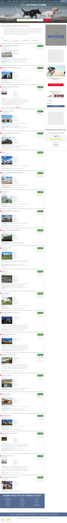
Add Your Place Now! (56, 84)
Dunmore (8, 504)
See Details (40, 45)
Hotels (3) (56, 81)
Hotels (9, 1)
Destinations (33, 1)
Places (39, 1)
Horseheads (22, 500)
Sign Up (44, 1)
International (53, 514)
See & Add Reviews (40, 49)
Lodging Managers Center (21, 514)
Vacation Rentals (24, 1)
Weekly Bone (56, 1)
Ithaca (22, 502)
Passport (63, 1)
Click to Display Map (56, 36)
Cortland (8, 502)
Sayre (36, 499)
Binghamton (8, 498)
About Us (12, 514)
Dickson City (8, 503)
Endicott (22, 498)
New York (8, 23)
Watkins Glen (36, 505)
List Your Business (44, 514)
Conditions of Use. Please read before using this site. (39, 518)
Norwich (22, 505)
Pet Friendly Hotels (34, 514)
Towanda (36, 502)
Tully (36, 503)
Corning (8, 500)
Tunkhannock (37, 504)
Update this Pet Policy (19, 60)
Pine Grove (36, 498)
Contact (49, 1)
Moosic (22, 504)
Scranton (36, 500)
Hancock (22, 499)
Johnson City (22, 503)
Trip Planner (16, 1)
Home (2, 23)
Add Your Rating (40, 136)
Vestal (11, 23)
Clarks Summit (8, 499)
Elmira (8, 505)
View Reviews (55, 144)
